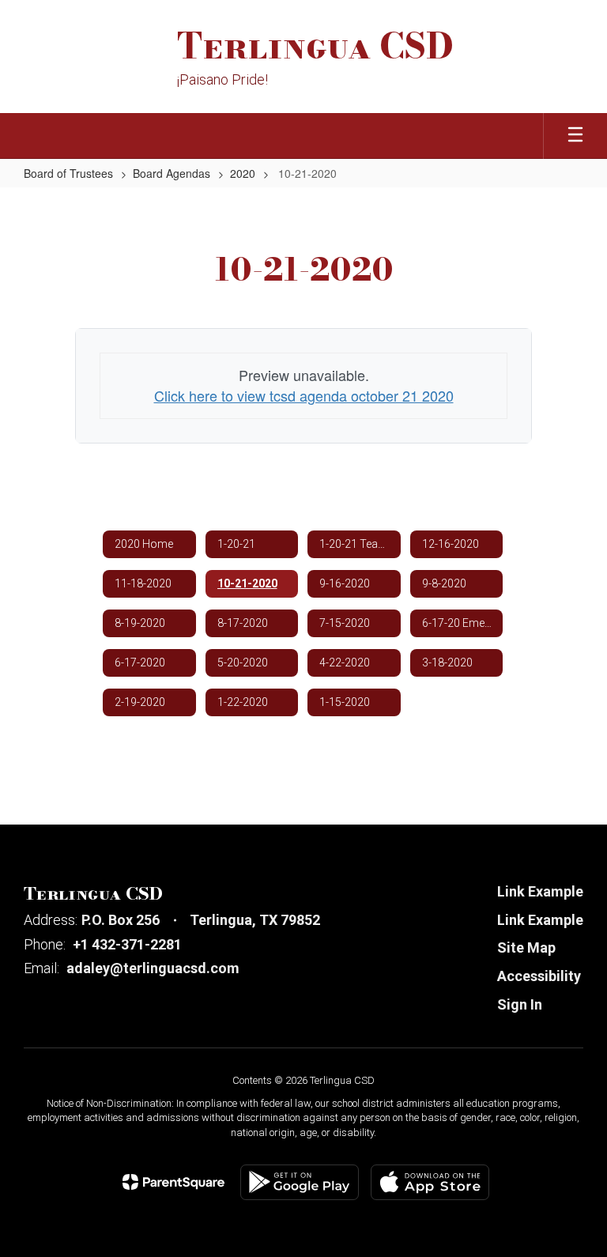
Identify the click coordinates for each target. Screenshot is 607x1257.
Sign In (519, 1004)
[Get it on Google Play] (299, 1182)
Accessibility (539, 976)
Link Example (540, 891)
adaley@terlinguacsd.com (152, 968)
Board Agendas (171, 173)
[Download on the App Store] (430, 1182)
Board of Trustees (68, 173)
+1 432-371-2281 (127, 944)
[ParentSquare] (173, 1182)
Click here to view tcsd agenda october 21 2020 (304, 395)
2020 (242, 173)
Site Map (526, 947)
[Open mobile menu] (575, 136)
